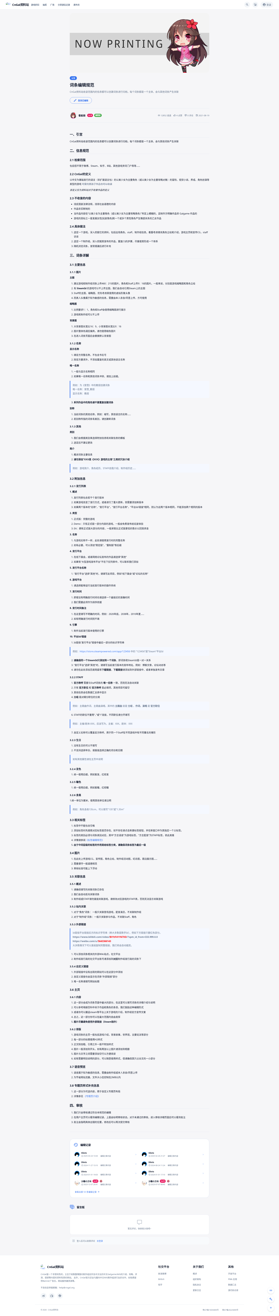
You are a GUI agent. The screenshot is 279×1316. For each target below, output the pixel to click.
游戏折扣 (35, 4)
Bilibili (161, 1279)
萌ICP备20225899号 (230, 1310)
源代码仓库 (233, 1290)
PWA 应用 (232, 1279)
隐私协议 (197, 1284)
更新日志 (197, 1290)
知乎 (160, 1284)
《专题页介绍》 (92, 1096)
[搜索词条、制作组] (247, 5)
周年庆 (77, 4)
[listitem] (105, 1154)
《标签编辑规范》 (94, 840)
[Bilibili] (52, 1296)
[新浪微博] (43, 1296)
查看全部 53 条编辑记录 (86, 1191)
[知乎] (60, 1296)
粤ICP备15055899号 (211, 1310)
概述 (195, 1273)
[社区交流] (270, 1290)
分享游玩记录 (64, 4)
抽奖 (45, 4)
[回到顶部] (270, 1307)
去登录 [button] (100, 1240)
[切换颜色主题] (255, 5)
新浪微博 (162, 1273)
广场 (52, 4)
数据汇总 (232, 1284)
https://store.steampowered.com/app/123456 (105, 651)
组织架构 (197, 1279)
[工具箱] (270, 1299)
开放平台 (232, 1273)
